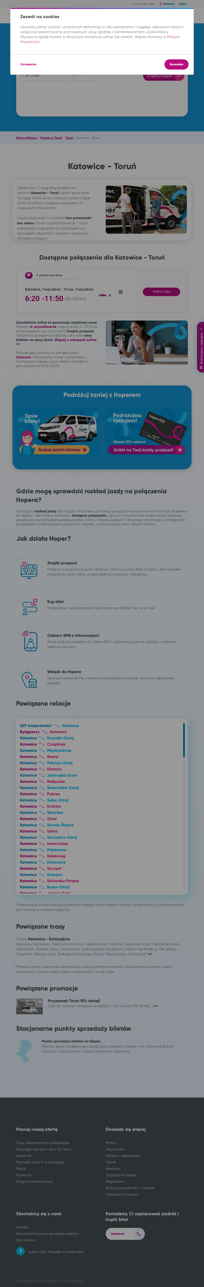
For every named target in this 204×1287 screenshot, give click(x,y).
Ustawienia (28, 64)
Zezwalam (176, 64)
